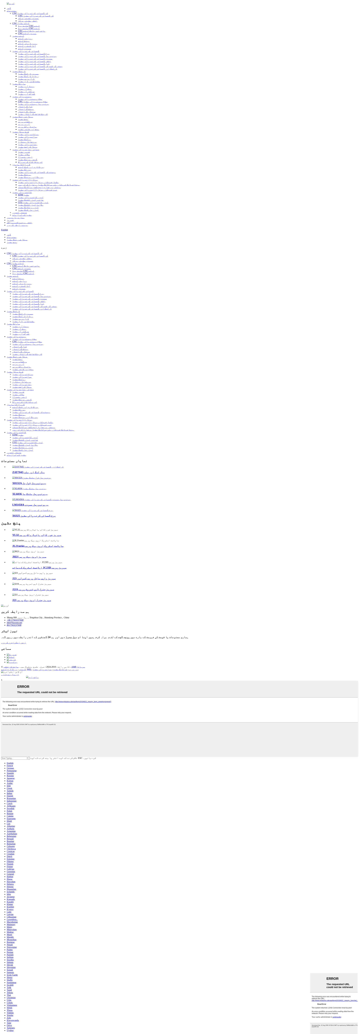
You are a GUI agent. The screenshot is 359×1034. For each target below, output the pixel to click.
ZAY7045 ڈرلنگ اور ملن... (28, 472)
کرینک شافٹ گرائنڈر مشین (33, 114)
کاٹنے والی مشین (22, 192)
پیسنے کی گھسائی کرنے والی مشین (37, 172)
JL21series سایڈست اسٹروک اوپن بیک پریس (37, 545)
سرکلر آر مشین (26, 91)
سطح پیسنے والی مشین (30, 99)
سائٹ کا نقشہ (11, 667)
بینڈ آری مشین (26, 86)
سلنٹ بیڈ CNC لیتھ (29, 28)
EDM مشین (23, 195)
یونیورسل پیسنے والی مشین (33, 104)
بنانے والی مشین (27, 144)
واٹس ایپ (33, 677)
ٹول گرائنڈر (25, 106)
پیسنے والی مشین (22, 96)
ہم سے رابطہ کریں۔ (17, 225)
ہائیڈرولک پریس (27, 127)
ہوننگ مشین (24, 174)
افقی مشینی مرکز (27, 21)
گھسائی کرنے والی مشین (25, 51)
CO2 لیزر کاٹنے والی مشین (33, 202)
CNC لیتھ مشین (20, 23)
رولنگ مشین (24, 139)
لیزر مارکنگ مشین (28, 210)
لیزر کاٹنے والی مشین (30, 197)
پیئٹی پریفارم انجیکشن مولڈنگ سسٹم (39, 187)
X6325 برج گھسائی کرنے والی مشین (34, 515)
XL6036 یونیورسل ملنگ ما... (30, 493)
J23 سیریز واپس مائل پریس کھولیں (34, 578)
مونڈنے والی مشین (28, 134)
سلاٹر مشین (24, 154)
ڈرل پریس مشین (26, 79)
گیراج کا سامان (21, 164)
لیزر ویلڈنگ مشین (28, 207)
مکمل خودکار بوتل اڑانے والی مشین (38, 182)
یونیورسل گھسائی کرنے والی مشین (37, 56)
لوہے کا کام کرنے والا (30, 162)
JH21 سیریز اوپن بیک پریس (29, 556)
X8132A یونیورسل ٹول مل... (29, 483)
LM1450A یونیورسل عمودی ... (30, 504)
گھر (9, 8)
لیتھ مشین (18, 36)
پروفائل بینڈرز (27, 142)
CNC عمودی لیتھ (27, 33)
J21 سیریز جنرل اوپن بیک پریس (31, 600)
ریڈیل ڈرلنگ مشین (28, 76)
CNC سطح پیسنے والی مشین (32, 101)
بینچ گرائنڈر (26, 109)
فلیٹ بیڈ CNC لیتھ (29, 26)
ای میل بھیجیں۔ (10, 674)
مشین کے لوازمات (22, 215)
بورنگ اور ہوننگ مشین (30, 177)
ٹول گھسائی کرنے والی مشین (34, 63)
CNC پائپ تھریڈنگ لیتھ (31, 31)
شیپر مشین (24, 152)
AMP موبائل (78, 667)
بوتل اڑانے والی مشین (25, 179)
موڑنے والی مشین (27, 137)
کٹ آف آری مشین (26, 94)
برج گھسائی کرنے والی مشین (34, 53)
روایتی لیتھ (25, 38)
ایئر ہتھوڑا (25, 157)
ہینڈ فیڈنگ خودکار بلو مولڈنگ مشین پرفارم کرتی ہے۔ (49, 185)
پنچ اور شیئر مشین (28, 129)
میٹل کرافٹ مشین (27, 147)
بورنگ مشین (24, 169)
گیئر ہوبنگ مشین (27, 159)
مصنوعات (12, 11)
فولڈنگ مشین (60, 669)
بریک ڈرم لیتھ (9, 669)
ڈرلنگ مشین (19, 71)
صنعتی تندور (19, 212)
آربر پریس (24, 124)
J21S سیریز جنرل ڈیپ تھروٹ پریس (33, 589)
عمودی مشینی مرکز (28, 18)
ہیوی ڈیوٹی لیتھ (27, 43)
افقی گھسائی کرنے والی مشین (34, 61)
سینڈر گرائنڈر (26, 111)
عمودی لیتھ (24, 48)
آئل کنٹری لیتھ (27, 46)
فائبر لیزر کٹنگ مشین (30, 200)
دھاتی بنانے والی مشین (25, 149)
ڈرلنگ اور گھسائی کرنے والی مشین (37, 69)
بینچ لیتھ (24, 41)
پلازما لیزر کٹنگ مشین (30, 205)
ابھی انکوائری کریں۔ (13, 642)
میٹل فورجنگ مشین (22, 116)
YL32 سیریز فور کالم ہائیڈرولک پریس (36, 535)
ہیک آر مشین (25, 89)
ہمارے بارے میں (16, 217)
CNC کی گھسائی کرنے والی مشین (30, 13)
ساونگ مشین (19, 84)
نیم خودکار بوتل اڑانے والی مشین (37, 190)
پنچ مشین (23, 119)
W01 (29, 669)
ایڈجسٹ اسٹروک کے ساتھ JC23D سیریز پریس (39, 567)
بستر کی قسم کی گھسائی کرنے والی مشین (40, 66)
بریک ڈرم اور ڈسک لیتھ (31, 167)
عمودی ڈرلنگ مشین (28, 74)
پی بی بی (73, 669)
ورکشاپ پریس (25, 121)
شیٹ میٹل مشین (20, 132)
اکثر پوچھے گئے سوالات (19, 222)
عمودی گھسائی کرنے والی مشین (35, 58)
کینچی (22, 669)
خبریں (10, 220)
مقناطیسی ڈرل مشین (29, 81)
